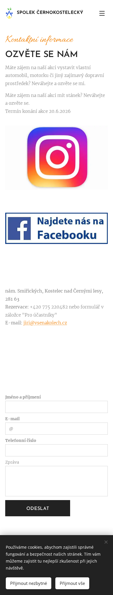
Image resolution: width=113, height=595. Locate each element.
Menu (102, 13)
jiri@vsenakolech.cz (45, 323)
